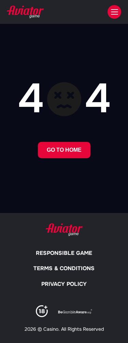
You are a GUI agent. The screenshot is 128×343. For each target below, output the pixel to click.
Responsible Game (64, 253)
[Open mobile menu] (114, 12)
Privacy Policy (64, 284)
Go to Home (64, 150)
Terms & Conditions (64, 268)
